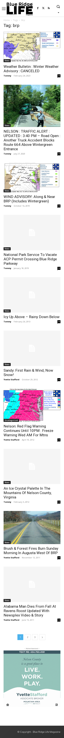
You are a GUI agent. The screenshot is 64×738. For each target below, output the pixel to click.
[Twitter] (43, 8)
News (7, 60)
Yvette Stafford (11, 379)
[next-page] (42, 637)
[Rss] (49, 8)
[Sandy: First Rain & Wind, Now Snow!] (32, 348)
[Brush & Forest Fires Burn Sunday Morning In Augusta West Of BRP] (32, 527)
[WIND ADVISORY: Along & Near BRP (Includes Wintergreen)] (32, 177)
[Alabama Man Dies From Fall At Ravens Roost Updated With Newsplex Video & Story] (32, 584)
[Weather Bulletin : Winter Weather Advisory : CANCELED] (32, 47)
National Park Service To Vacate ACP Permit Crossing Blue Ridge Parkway (30, 259)
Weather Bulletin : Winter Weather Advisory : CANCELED (31, 68)
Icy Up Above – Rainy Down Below (32, 317)
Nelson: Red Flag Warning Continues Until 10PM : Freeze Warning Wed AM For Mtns (28, 430)
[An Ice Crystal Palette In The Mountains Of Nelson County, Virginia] (32, 466)
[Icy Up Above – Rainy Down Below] (32, 294)
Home (7, 20)
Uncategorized (11, 420)
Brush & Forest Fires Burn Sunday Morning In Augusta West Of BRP (31, 550)
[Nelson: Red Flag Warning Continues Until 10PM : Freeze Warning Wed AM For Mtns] (32, 405)
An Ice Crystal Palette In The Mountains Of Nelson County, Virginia (28, 492)
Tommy (7, 75)
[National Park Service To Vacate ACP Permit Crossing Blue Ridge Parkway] (32, 232)
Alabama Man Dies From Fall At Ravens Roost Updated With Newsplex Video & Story (30, 610)
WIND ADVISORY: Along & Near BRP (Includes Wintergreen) (29, 199)
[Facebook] (38, 8)
